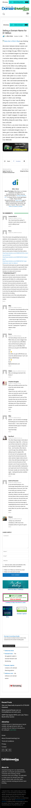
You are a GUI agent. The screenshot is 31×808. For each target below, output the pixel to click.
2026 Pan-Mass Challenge (15, 589)
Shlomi (10, 517)
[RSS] (6, 750)
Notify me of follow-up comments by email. (14, 569)
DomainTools (9, 653)
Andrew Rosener (13, 480)
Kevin (10, 334)
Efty (7, 617)
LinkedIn (20, 206)
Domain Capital (9, 665)
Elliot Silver (10, 36)
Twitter (10, 206)
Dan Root (11, 436)
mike (9, 306)
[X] (10, 750)
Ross (9, 231)
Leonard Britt (12, 216)
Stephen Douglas (13, 381)
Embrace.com (9, 673)
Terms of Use (19, 200)
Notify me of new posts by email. (12, 571)
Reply (9, 226)
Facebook (15, 206)
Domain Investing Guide (12, 636)
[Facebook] (3, 750)
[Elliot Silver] (4, 36)
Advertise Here (9, 650)
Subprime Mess (24, 171)
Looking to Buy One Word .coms (16, 602)
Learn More (13, 730)
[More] (24, 161)
